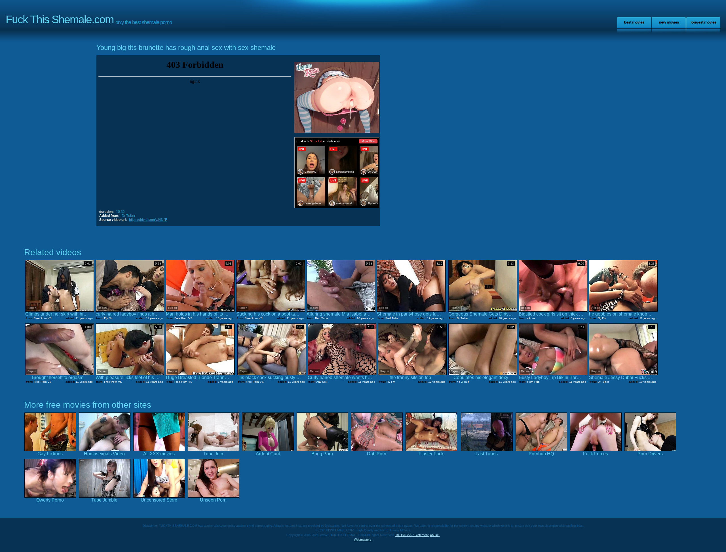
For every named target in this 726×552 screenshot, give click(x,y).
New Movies (669, 22)
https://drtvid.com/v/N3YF (148, 220)
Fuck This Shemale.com (59, 19)
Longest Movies (703, 22)
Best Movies (634, 22)
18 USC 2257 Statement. (412, 535)
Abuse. (435, 535)
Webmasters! (363, 539)
